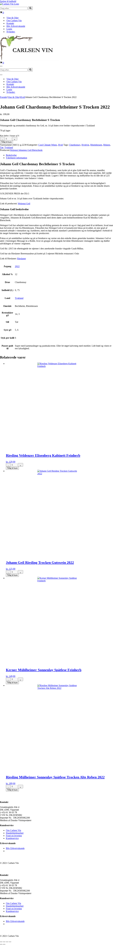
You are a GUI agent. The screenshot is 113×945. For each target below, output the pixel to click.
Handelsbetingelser (15, 833)
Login (9, 29)
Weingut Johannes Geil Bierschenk (26, 150)
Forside (3, 97)
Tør (1, 147)
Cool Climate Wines (47, 145)
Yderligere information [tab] (16, 158)
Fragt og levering (14, 835)
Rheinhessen (96, 145)
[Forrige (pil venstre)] (1, 944)
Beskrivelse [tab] (11, 155)
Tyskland (8, 147)
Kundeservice (12, 838)
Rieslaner (21, 258)
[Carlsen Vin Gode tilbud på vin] (9, 4)
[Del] (7, 941)
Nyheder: (10, 31)
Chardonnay (74, 145)
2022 (17, 266)
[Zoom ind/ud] (1, 941)
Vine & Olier (12, 17)
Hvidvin (85, 145)
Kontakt (10, 23)
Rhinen (106, 145)
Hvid (22, 97)
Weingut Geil (24, 203)
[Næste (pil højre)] (4, 944)
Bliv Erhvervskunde (15, 26)
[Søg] (30, 8)
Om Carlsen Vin (14, 20)
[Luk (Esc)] (10, 941)
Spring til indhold (8, 1)
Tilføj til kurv (6, 142)
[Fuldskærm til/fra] (4, 941)
